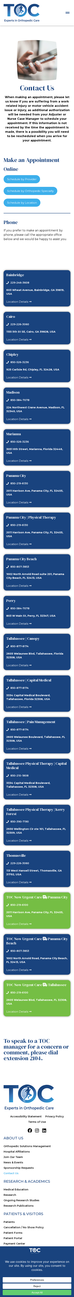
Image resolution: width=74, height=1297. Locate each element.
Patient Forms (13, 1232)
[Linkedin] (44, 1130)
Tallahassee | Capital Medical (28, 680)
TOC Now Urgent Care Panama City (37, 897)
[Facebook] (30, 1130)
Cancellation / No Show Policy (24, 1227)
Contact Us (11, 1173)
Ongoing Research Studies (21, 1200)
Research (10, 1195)
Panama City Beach (21, 558)
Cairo (10, 316)
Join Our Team (13, 1157)
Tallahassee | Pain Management (30, 721)
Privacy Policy (54, 1116)
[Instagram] (37, 1130)
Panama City (16, 475)
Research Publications (19, 1205)
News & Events (13, 1162)
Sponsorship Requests (19, 1167)
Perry (11, 600)
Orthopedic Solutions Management (27, 1146)
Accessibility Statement (26, 1116)
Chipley (12, 354)
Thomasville (16, 855)
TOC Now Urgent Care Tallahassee (36, 984)
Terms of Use (37, 1121)
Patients (9, 1222)
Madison (13, 392)
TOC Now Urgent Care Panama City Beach (37, 941)
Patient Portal (13, 1238)
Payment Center (14, 1243)
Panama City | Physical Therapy (31, 517)
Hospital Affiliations (17, 1151)
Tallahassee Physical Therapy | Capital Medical (36, 765)
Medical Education (16, 1189)
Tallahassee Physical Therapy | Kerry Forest (35, 811)
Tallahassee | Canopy (23, 638)
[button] (67, 13)
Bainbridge (15, 274)
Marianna (13, 433)
